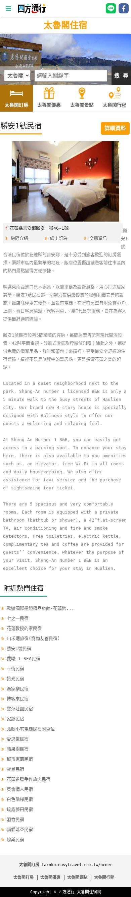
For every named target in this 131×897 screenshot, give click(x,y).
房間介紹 (19, 238)
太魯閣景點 (77, 877)
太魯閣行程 (104, 877)
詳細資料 (115, 128)
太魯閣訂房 (23, 877)
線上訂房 (59, 238)
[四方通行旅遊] (32, 11)
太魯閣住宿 (65, 25)
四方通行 (66, 892)
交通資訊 (98, 238)
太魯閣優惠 (50, 877)
